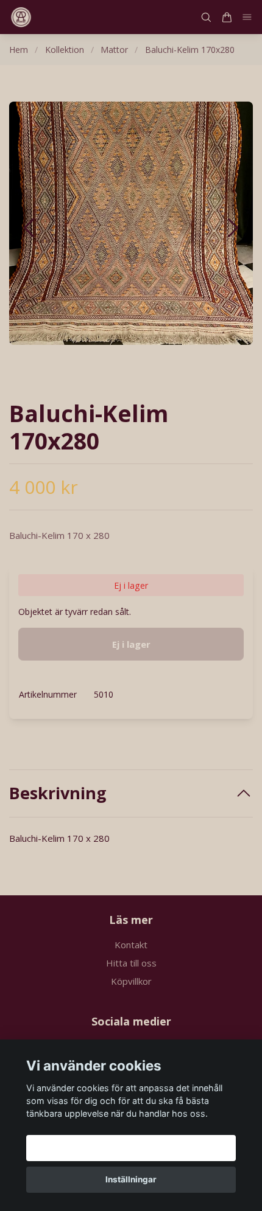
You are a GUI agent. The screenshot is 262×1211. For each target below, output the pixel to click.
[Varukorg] (226, 17)
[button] (233, 227)
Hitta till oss (131, 963)
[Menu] (247, 17)
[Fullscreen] (131, 223)
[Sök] (206, 17)
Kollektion (64, 49)
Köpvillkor (131, 981)
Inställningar (131, 1179)
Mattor (114, 49)
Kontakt (131, 945)
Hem (18, 49)
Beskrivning (58, 793)
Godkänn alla (131, 1148)
